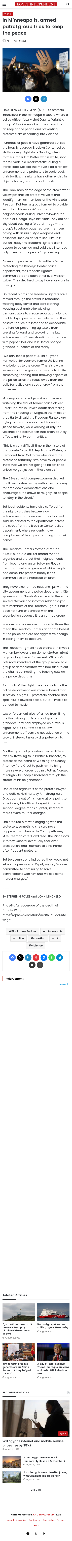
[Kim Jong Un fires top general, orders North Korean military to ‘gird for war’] (19, 1352)
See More (36, 1489)
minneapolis (54, 931)
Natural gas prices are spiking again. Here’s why (52, 1326)
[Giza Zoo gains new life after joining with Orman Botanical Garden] (12, 1477)
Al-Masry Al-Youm (43, 1514)
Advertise (21, 1520)
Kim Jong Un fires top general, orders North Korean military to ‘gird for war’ (17, 1368)
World (7, 13)
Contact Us (35, 1520)
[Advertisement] (36, 1139)
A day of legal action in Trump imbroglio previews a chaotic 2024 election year (53, 1368)
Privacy (61, 1520)
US (56, 938)
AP (8, 40)
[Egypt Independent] (36, 4)
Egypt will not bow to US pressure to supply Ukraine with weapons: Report (17, 1329)
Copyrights (49, 1520)
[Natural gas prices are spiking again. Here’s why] (53, 1312)
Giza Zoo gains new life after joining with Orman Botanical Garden (45, 1474)
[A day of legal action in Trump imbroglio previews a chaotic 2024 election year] (53, 1352)
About (10, 1520)
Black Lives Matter (23, 931)
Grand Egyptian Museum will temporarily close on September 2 (44, 1459)
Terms (36, 1525)
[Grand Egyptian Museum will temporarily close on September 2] (12, 1462)
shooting (39, 938)
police (20, 938)
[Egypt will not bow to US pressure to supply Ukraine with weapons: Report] (19, 1312)
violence (37, 945)
